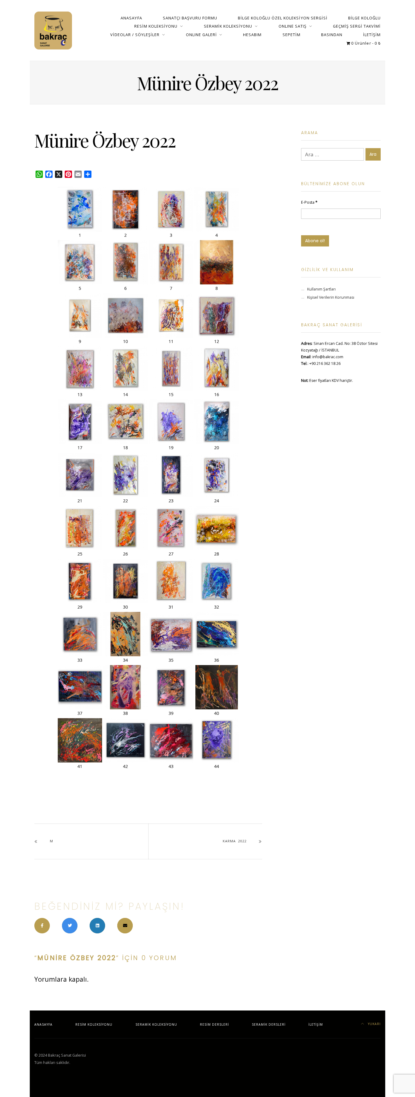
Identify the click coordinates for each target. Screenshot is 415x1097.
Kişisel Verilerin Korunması (330, 297)
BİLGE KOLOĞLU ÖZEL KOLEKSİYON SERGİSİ (283, 18)
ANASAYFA (131, 18)
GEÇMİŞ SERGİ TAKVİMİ (357, 26)
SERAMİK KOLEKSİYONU (228, 26)
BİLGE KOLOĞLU (364, 18)
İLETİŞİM (372, 34)
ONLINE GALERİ (201, 34)
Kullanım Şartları (321, 289)
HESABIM (252, 34)
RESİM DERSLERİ (214, 1024)
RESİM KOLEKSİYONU (155, 26)
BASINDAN (331, 34)
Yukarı (374, 1024)
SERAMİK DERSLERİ (269, 1024)
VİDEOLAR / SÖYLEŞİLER (134, 34)
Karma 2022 (235, 841)
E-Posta (309, 202)
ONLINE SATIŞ (293, 26)
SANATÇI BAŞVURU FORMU (190, 18)
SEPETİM (291, 34)
